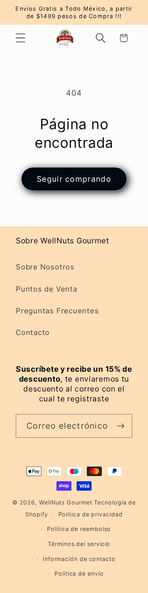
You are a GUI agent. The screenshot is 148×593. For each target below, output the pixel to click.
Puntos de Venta (46, 288)
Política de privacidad (90, 514)
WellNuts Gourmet (65, 502)
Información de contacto (79, 558)
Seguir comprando (74, 179)
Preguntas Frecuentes (57, 310)
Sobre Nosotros (45, 266)
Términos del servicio (79, 543)
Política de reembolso (79, 528)
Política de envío (78, 573)
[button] (20, 38)
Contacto (33, 332)
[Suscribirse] (120, 426)
